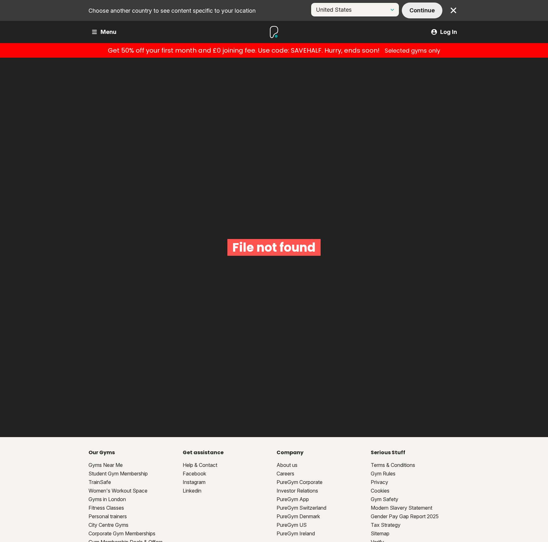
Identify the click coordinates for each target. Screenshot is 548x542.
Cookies (380, 490)
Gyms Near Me (105, 465)
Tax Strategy (386, 525)
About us (287, 465)
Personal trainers (107, 516)
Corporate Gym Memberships (121, 533)
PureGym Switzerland (301, 508)
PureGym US (292, 525)
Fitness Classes (106, 508)
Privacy (379, 482)
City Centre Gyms (108, 525)
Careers (285, 473)
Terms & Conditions (393, 465)
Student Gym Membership (118, 473)
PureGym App (293, 499)
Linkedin (192, 490)
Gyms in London (107, 499)
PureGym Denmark (298, 516)
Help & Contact (200, 465)
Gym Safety (384, 499)
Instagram (194, 482)
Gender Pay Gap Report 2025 (405, 516)
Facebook (194, 473)
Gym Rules (383, 473)
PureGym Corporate (300, 482)
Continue (422, 10)
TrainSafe (99, 482)
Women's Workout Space (117, 490)
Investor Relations (297, 490)
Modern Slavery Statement (401, 508)
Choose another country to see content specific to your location (172, 10)
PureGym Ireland (296, 533)
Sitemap (380, 533)
